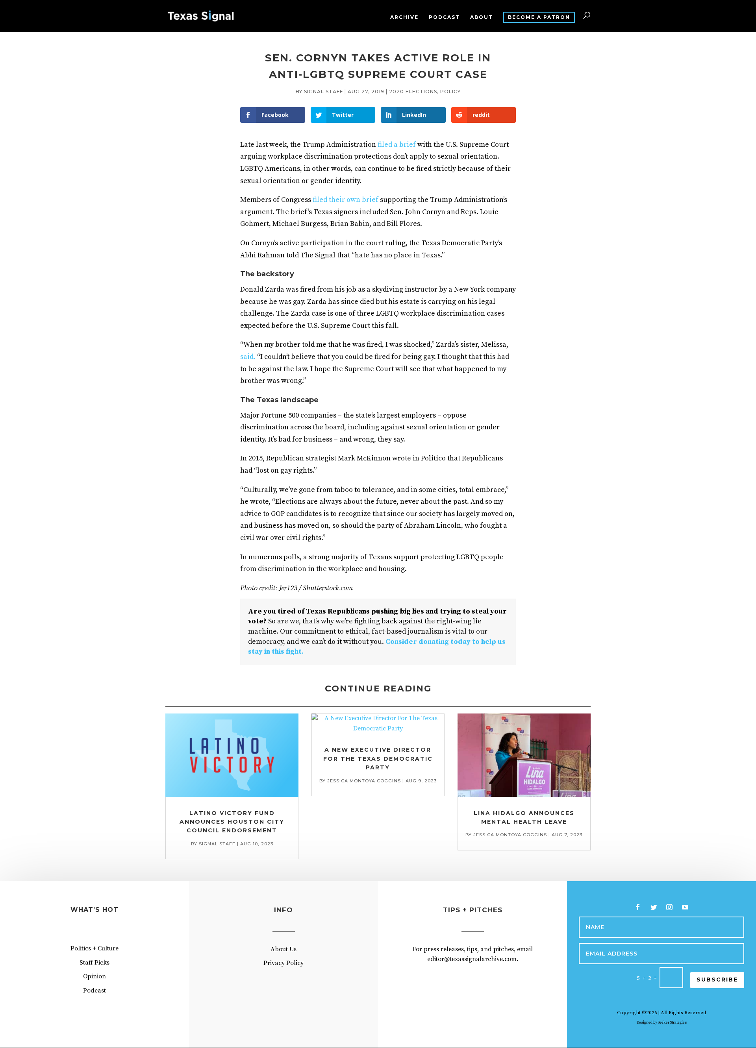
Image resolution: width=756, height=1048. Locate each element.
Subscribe (717, 979)
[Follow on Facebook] (638, 907)
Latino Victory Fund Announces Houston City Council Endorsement (232, 822)
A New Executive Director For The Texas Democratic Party (378, 758)
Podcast (444, 17)
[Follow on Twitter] (653, 907)
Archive (404, 17)
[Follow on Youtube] (685, 907)
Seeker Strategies (672, 1022)
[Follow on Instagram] (669, 907)
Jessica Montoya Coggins (364, 781)
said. (248, 356)
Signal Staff (323, 91)
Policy (450, 91)
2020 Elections (413, 91)
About (481, 17)
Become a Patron (539, 17)
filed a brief (397, 144)
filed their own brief (345, 199)
